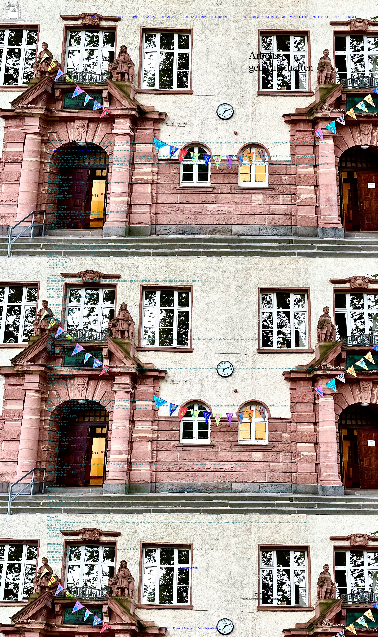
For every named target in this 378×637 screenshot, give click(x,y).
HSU (245, 17)
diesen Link (84, 150)
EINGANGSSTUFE (170, 17)
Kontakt (177, 628)
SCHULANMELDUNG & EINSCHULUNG (207, 17)
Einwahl (55, 150)
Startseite (164, 628)
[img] (34, 12)
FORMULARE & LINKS (264, 17)
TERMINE (134, 17)
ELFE (337, 17)
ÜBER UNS (117, 17)
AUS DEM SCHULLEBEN (294, 17)
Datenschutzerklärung (208, 628)
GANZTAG (150, 17)
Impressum (189, 628)
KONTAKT (350, 17)
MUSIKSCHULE (321, 17)
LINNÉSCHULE (98, 17)
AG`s (235, 17)
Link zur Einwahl (189, 567)
